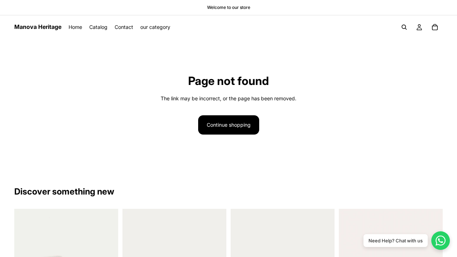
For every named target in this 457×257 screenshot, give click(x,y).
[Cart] (435, 27)
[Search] (404, 27)
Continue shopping (229, 125)
